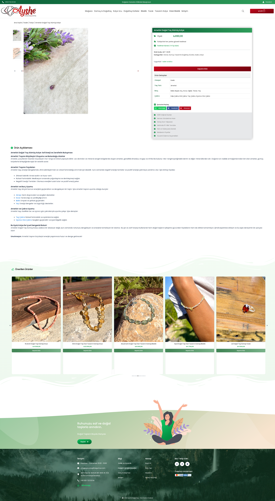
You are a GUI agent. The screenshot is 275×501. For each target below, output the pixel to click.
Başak (177, 91)
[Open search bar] (243, 11)
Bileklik (144, 11)
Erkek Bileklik (174, 11)
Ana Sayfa (18, 23)
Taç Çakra (191, 96)
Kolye (32, 23)
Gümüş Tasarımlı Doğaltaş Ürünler (181, 55)
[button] (23, 71)
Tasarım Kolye (161, 11)
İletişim (185, 11)
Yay (199, 91)
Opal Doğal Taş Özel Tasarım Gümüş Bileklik (138, 344)
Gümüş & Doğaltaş (103, 11)
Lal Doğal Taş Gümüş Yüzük (189, 344)
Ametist (174, 85)
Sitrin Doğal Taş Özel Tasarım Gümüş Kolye (36, 344)
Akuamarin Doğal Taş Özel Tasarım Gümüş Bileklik (87, 344)
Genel (165, 55)
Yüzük (150, 11)
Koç (181, 91)
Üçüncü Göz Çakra (203, 96)
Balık (172, 91)
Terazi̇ (195, 91)
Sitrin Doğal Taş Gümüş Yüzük (240, 344)
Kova (185, 91)
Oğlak (190, 91)
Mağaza (88, 11)
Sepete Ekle (202, 69)
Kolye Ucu (117, 11)
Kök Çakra (183, 96)
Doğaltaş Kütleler (131, 11)
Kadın (26, 23)
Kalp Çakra (175, 96)
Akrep (18, 195)
